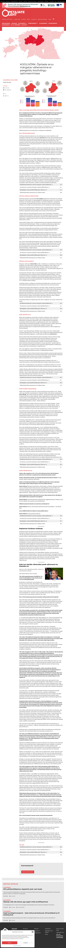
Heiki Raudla (7, 82)
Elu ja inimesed (15, 25)
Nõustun (9, 942)
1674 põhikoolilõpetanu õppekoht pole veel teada (22, 889)
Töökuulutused (7, 19)
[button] (32, 932)
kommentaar (21, 907)
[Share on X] (8, 96)
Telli (28, 19)
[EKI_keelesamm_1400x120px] (33, 5)
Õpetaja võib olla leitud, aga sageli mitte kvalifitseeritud (25, 902)
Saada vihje (17, 19)
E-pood (33, 19)
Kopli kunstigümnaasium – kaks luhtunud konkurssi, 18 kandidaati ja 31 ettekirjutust (31, 914)
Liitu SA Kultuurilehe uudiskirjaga (59, 936)
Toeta (49, 19)
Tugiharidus (6, 25)
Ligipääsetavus (60, 932)
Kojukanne (37, 930)
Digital (61, 946)
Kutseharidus (52, 23)
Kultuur (24, 25)
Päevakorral (6, 23)
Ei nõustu (26, 942)
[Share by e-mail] (4, 96)
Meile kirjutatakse (42, 19)
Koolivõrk (14, 80)
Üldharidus (6, 80)
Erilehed (23, 19)
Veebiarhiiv (48, 928)
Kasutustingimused (17, 945)
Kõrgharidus (32, 23)
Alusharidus (43, 23)
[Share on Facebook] (6, 96)
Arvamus (14, 23)
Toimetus (25, 928)
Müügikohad (37, 932)
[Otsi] (53, 19)
